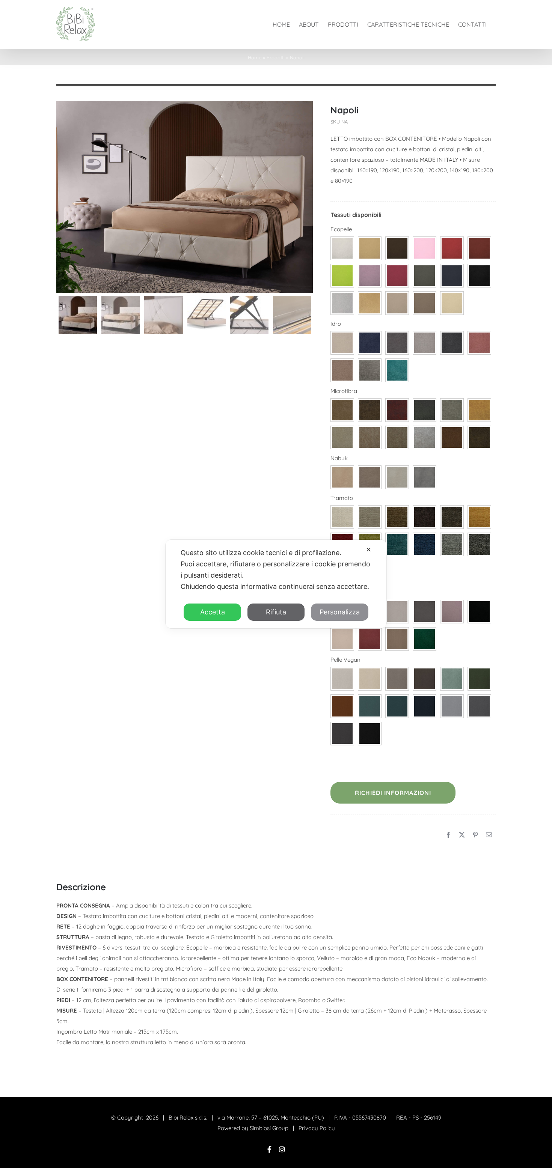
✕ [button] (368, 550)
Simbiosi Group (269, 1128)
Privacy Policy (317, 1128)
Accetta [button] (212, 612)
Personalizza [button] (340, 612)
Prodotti (276, 57)
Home (254, 57)
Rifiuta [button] (276, 612)
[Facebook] (448, 835)
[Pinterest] (475, 835)
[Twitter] (462, 835)
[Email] (489, 835)
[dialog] (276, 584)
